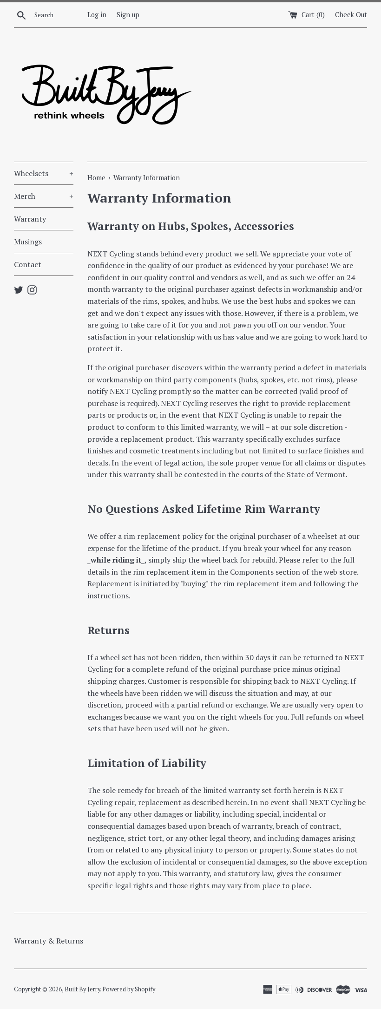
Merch (43, 196)
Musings (28, 241)
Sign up (128, 14)
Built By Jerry (82, 989)
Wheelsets (43, 173)
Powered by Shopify (128, 989)
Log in (96, 14)
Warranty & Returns (48, 941)
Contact (27, 264)
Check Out (351, 14)
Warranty (30, 219)
